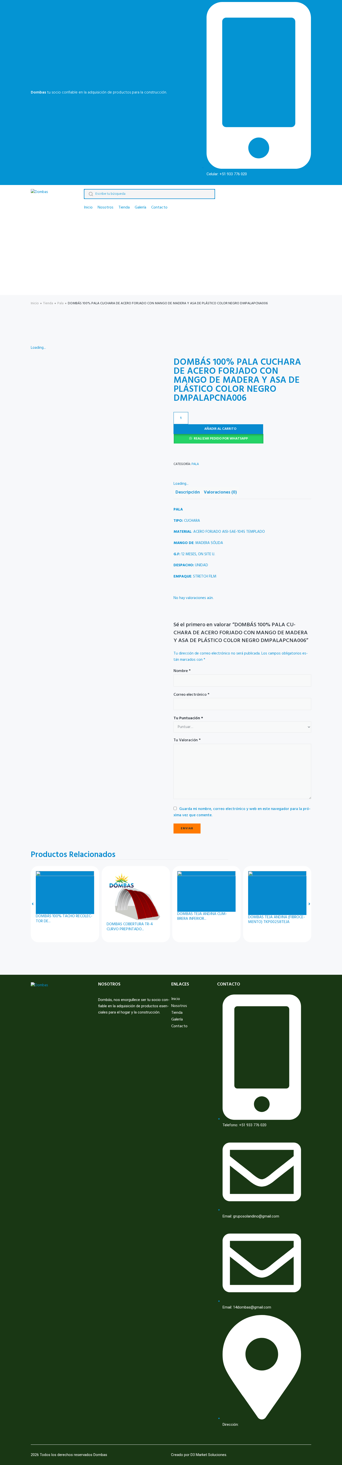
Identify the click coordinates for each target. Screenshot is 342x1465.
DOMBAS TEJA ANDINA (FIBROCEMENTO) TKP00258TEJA (276, 920)
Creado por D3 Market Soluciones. (199, 1454)
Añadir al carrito (220, 429)
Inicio (35, 303)
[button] (242, 439)
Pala (60, 303)
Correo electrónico (191, 695)
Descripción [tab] (188, 492)
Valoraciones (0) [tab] (220, 492)
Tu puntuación (188, 718)
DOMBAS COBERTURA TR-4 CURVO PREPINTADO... (130, 926)
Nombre (182, 671)
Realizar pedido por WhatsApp (221, 439)
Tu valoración (187, 740)
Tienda (48, 303)
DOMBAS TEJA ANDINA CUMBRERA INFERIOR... (202, 916)
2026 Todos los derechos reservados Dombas (69, 1454)
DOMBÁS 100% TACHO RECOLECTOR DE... (64, 918)
